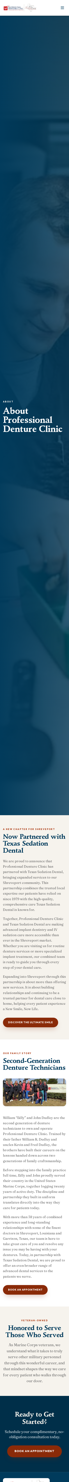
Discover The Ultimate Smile (30, 1022)
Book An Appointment (25, 1289)
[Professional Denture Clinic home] (20, 7)
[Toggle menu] (62, 7)
